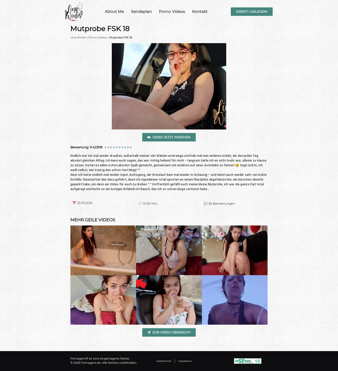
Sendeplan (141, 11)
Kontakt (200, 11)
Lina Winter (78, 37)
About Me (114, 11)
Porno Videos (172, 11)
